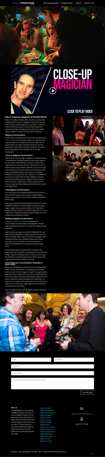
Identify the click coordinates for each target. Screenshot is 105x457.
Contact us (89, 3)
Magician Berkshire (46, 434)
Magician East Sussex (47, 429)
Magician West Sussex (47, 427)
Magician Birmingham (47, 413)
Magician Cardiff (45, 439)
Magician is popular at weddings (16, 221)
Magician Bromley (46, 436)
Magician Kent (44, 424)
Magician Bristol (45, 417)
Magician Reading (46, 422)
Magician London (45, 408)
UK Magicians (66, 3)
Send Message (87, 392)
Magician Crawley (46, 441)
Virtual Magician (50, 3)
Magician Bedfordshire (47, 432)
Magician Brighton (46, 415)
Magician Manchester (47, 410)
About (79, 3)
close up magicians (11, 140)
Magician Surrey (45, 420)
